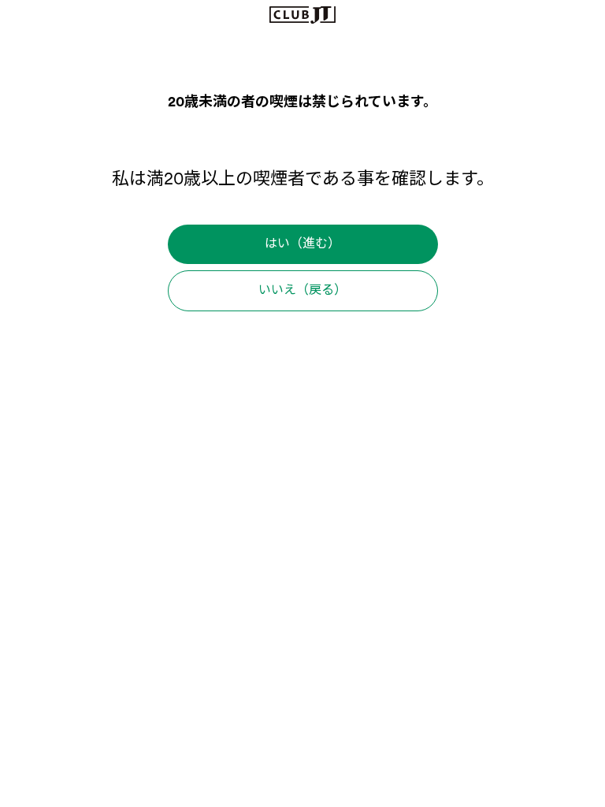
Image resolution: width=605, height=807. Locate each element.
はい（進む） (302, 244)
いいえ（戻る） (302, 290)
